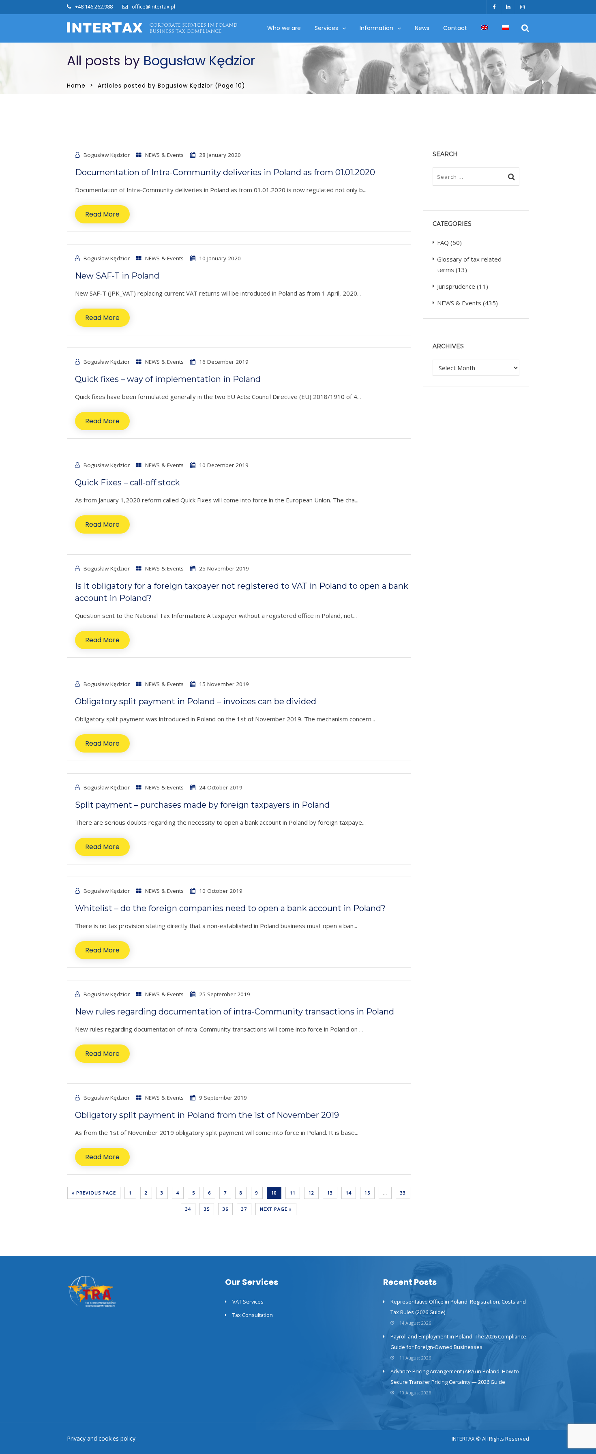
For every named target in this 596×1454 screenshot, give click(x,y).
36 (225, 1209)
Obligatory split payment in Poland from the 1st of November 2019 (207, 1115)
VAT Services (248, 1301)
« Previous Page (94, 1193)
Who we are (284, 28)
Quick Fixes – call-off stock (127, 482)
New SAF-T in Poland (117, 276)
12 (311, 1193)
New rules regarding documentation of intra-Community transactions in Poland (234, 1012)
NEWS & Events (164, 155)
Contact (455, 28)
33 (403, 1193)
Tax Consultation (252, 1315)
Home (76, 85)
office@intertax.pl (153, 6)
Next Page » (276, 1209)
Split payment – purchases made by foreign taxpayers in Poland (202, 805)
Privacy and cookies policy (101, 1438)
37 (244, 1209)
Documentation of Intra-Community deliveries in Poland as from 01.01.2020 (225, 172)
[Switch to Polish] (505, 28)
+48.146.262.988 (94, 6)
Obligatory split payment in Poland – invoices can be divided (195, 701)
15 (367, 1193)
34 (188, 1209)
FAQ (443, 242)
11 (293, 1193)
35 (207, 1209)
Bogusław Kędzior (199, 60)
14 (349, 1193)
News (422, 28)
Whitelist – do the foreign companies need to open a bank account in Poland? (230, 908)
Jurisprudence (456, 286)
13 (330, 1193)
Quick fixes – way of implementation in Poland (168, 379)
